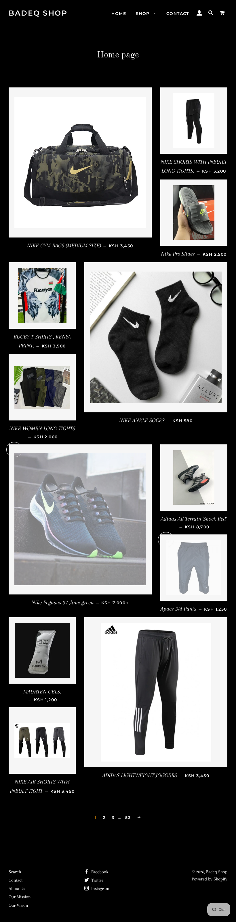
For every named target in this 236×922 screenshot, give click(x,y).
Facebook (99, 871)
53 (128, 817)
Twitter (96, 880)
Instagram (99, 888)
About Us (17, 888)
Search (15, 871)
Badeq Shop (38, 13)
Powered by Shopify (209, 879)
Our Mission (20, 896)
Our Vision (18, 905)
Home (118, 13)
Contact (177, 13)
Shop (143, 13)
